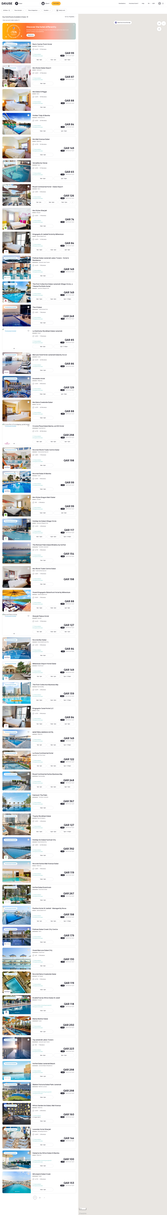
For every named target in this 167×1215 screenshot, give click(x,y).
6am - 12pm (39, 299)
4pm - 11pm (67, 441)
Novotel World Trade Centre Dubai (39, 458)
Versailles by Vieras (39, 171)
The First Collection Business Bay (39, 693)
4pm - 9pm (67, 250)
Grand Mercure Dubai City (39, 958)
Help (143, 3)
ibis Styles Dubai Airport (39, 76)
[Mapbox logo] (82, 1213)
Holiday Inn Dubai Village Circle (39, 529)
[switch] (61, 10)
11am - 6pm (43, 107)
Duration (46, 10)
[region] (122, 614)
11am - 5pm (43, 560)
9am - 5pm (43, 83)
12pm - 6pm (53, 299)
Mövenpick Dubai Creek (39, 1182)
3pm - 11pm (67, 631)
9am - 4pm (53, 676)
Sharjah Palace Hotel (39, 624)
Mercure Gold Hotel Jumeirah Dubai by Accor (39, 363)
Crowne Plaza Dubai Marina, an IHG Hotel (39, 434)
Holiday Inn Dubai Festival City (39, 848)
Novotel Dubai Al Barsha (39, 482)
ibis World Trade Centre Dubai (39, 577)
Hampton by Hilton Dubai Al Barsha (39, 1159)
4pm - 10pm (67, 59)
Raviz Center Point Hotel (39, 52)
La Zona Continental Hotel (39, 760)
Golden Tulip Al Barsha (39, 124)
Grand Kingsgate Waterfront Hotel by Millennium (39, 600)
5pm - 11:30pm (63, 346)
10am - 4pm (43, 1076)
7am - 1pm (38, 202)
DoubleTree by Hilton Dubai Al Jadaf (39, 1004)
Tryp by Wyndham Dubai (39, 824)
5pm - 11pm (67, 787)
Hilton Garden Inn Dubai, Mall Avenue (39, 1114)
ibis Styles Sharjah (39, 219)
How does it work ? (133, 3)
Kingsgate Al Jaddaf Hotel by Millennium (39, 242)
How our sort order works (10, 20)
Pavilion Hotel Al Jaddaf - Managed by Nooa (39, 915)
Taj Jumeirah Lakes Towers (39, 1048)
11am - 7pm (53, 59)
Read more (30, 35)
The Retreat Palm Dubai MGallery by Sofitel (39, 553)
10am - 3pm (53, 250)
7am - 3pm (39, 631)
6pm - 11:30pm (67, 299)
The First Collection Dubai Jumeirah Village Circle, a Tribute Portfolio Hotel (39, 292)
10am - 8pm (53, 631)
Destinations (122, 3)
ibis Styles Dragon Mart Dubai (39, 505)
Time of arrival (18, 10)
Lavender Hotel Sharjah (39, 1137)
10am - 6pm (43, 226)
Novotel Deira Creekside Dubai (39, 982)
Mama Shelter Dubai (39, 1025)
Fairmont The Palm (39, 802)
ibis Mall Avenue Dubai (39, 147)
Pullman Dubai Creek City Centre (39, 936)
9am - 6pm (39, 59)
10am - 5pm (43, 131)
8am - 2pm (39, 441)
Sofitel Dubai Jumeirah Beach (39, 1070)
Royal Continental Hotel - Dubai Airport (39, 195)
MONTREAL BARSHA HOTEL (39, 739)
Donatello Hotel (39, 387)
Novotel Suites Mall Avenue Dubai (39, 872)
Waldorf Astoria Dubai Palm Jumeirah (39, 1091)
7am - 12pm (39, 250)
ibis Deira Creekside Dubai (39, 410)
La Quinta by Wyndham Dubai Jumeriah (39, 339)
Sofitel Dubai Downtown (39, 894)
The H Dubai (39, 315)
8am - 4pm (43, 1031)
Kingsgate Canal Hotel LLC (39, 717)
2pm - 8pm (64, 513)
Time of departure (32, 10)
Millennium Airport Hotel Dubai (39, 670)
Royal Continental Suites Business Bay (39, 781)
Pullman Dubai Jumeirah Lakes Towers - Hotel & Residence (39, 267)
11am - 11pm (64, 202)
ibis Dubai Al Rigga (39, 100)
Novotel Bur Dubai (39, 648)
